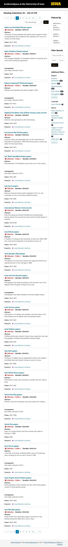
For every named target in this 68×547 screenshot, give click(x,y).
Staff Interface (16, 542)
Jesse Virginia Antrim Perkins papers (18, 478)
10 (33, 18)
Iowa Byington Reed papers (15, 253)
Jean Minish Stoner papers (14, 373)
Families (55, 83)
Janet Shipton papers (12, 329)
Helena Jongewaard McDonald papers (19, 83)
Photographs (57, 94)
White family (56, 139)
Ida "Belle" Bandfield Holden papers (18, 156)
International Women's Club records (18, 208)
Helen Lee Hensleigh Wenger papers (18, 27)
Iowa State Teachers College (57, 118)
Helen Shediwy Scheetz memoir (16, 51)
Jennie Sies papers (11, 424)
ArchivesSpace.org (31, 542)
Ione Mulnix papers (12, 232)
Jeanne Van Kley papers (13, 394)
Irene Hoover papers (12, 307)
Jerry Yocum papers (12, 446)
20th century (57, 91)
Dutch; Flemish (57, 104)
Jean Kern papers (11, 351)
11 (39, 18)
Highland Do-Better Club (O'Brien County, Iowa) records (25, 113)
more (53, 97)
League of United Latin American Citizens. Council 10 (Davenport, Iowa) (57, 132)
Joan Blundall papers (12, 509)
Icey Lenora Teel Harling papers (16, 132)
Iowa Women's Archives (22, 46)
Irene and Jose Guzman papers (16, 275)
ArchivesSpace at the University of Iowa (24, 4)
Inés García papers (11, 186)
